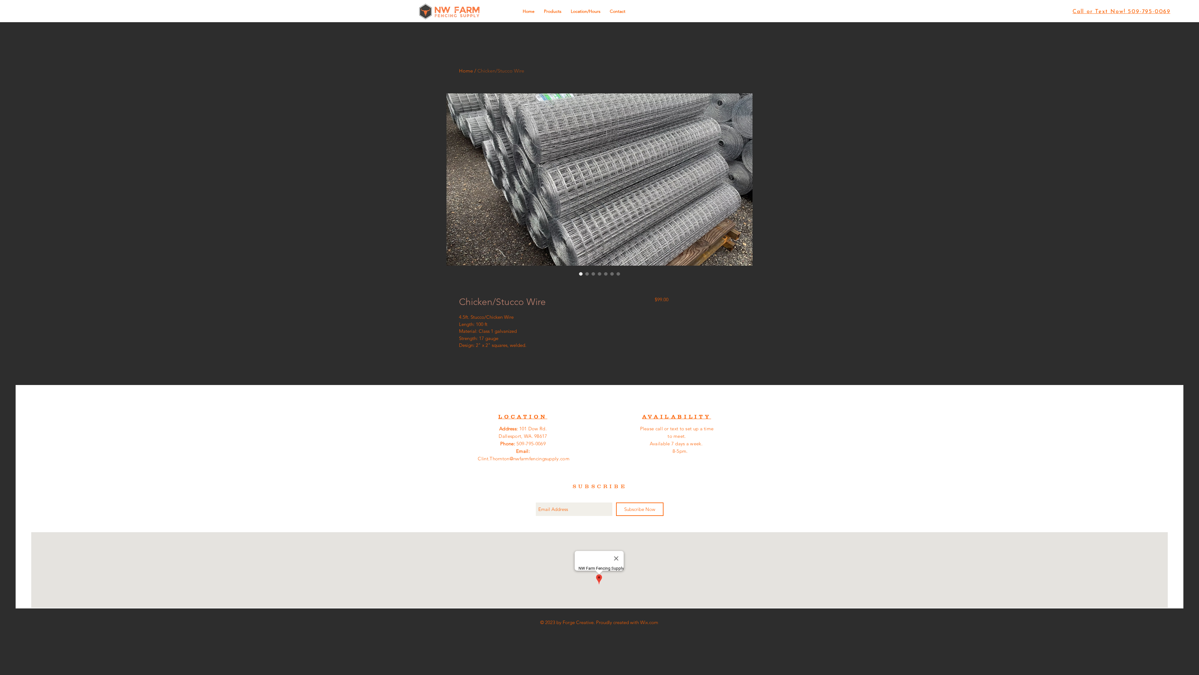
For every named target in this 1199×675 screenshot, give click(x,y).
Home (466, 71)
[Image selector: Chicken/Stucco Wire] (581, 274)
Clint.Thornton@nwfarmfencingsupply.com (523, 459)
